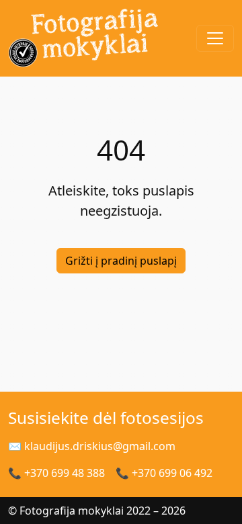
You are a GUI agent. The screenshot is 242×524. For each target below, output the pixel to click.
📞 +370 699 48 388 (56, 473)
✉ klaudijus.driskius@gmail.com (91, 446)
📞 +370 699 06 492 (164, 473)
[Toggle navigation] (215, 38)
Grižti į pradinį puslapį (121, 260)
